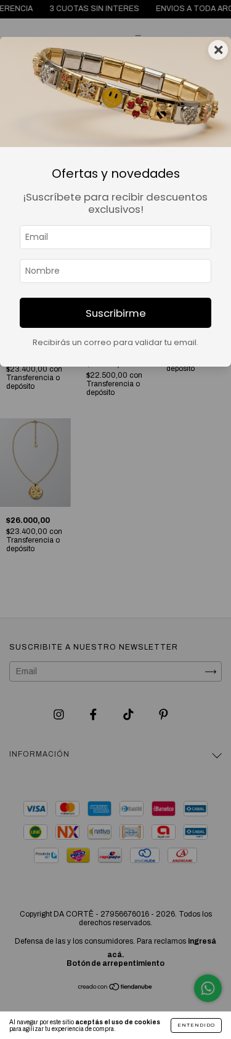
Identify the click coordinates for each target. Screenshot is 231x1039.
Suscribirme (116, 313)
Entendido (196, 1025)
